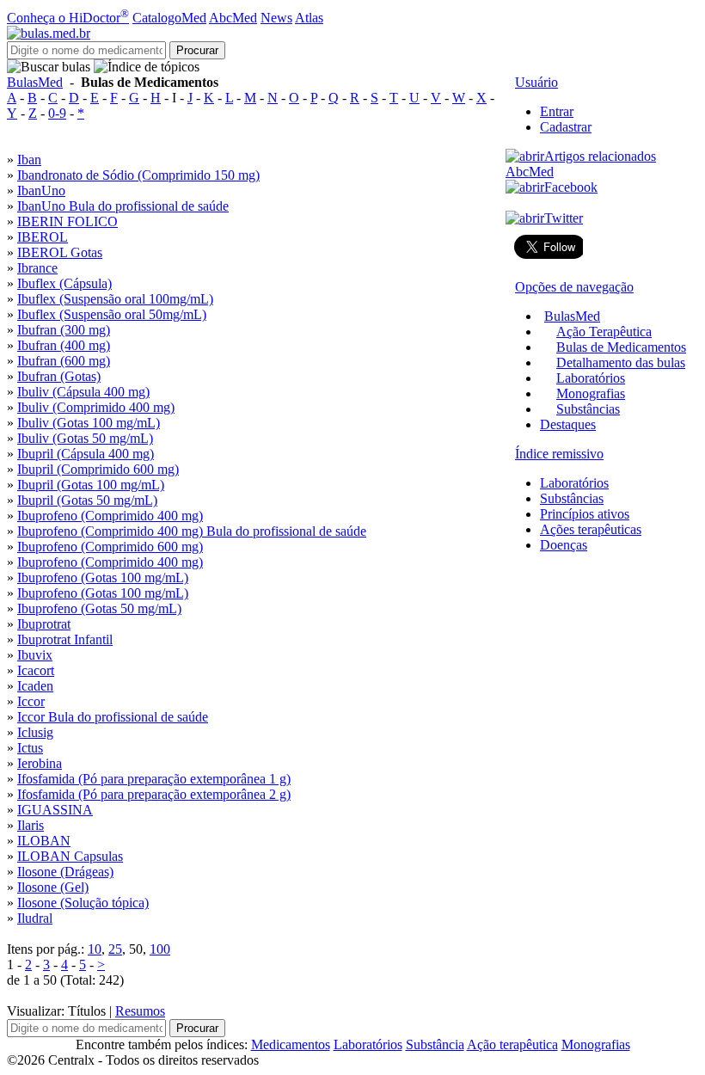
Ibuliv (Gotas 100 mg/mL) (88, 422)
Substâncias (588, 409)
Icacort (35, 670)
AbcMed (233, 17)
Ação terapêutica (512, 1044)
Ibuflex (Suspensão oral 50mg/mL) (111, 314)
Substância (435, 1044)
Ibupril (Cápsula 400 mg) (85, 453)
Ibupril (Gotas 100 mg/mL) (90, 484)
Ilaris (30, 825)
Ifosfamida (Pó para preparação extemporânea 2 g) (154, 794)
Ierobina (39, 763)
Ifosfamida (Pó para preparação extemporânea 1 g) (154, 778)
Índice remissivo (559, 453)
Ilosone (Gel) (53, 887)
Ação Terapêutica (604, 331)
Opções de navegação (574, 287)
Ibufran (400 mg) (63, 345)
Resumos (140, 1011)
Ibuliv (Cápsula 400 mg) (83, 391)
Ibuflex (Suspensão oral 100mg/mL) (115, 299)
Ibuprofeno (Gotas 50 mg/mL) (99, 608)
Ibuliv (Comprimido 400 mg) (96, 407)
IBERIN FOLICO (67, 221)
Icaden (35, 686)
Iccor (31, 701)
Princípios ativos (584, 514)
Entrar (556, 111)
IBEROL (42, 237)
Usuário (536, 82)
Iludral (34, 918)
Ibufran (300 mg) (63, 329)
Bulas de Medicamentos (621, 347)
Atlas (309, 17)
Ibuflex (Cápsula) (64, 283)
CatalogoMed (169, 17)
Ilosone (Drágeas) (65, 871)
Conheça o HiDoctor (68, 17)
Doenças (563, 545)
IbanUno (41, 190)
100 (160, 949)
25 (115, 949)
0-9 (57, 113)
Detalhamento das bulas (620, 362)
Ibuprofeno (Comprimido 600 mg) (110, 546)
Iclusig (35, 732)
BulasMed (35, 82)
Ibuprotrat (43, 624)
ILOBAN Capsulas (70, 856)
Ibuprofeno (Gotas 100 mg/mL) (102, 577)
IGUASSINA (55, 809)
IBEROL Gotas (59, 252)
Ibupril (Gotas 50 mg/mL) (87, 500)
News (276, 17)
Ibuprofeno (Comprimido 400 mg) (110, 515)
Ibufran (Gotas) (59, 376)
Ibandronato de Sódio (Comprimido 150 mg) (138, 175)
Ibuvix (34, 655)
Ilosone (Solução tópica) (83, 902)
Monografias (590, 393)
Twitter (563, 218)
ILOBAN (43, 840)
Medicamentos (290, 1044)
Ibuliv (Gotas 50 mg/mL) (85, 438)
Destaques (568, 424)
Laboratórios (590, 378)
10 (94, 949)
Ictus (30, 747)
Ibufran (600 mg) (63, 360)
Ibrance (37, 268)
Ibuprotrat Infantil (65, 639)
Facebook (571, 187)
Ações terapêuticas (590, 529)
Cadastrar (566, 127)
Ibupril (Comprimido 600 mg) (98, 469)
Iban (29, 159)
